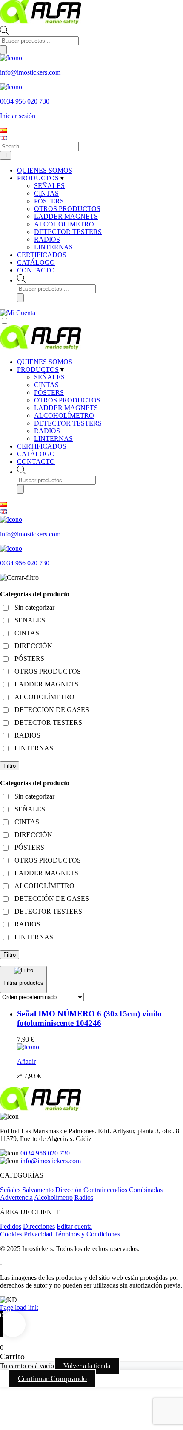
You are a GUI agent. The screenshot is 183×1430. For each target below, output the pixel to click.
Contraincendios (105, 1189)
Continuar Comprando (52, 1378)
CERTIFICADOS (41, 446)
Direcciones (39, 1226)
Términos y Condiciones (87, 1234)
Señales (10, 1189)
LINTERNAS (53, 438)
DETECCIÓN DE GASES (51, 709)
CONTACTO (36, 461)
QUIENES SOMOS (44, 361)
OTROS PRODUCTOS (67, 400)
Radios (83, 1197)
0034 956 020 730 (45, 1153)
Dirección (68, 1189)
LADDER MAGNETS (66, 407)
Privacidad (38, 1234)
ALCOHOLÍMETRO (64, 415)
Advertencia (16, 1197)
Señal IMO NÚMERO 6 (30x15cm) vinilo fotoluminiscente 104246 (89, 1018)
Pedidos (10, 1226)
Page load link (19, 1307)
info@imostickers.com (50, 1160)
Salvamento (38, 1189)
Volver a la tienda (86, 1365)
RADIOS (47, 430)
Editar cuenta (74, 1226)
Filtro (9, 766)
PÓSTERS (49, 392)
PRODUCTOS (38, 369)
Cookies (11, 1234)
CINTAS (46, 384)
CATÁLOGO (36, 453)
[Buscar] (3, 49)
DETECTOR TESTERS (68, 423)
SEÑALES (49, 377)
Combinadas (146, 1189)
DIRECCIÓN (33, 645)
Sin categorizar (34, 607)
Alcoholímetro (53, 1197)
